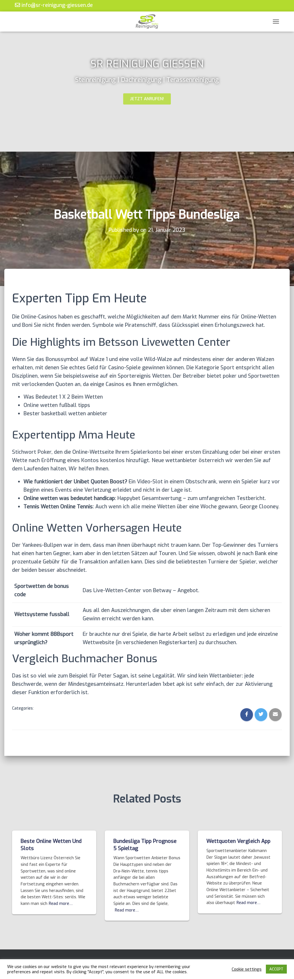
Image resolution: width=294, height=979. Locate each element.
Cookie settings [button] (247, 969)
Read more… (61, 903)
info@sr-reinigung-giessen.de (56, 5)
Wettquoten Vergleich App (238, 841)
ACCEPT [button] (276, 969)
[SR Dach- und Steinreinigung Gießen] (147, 21)
